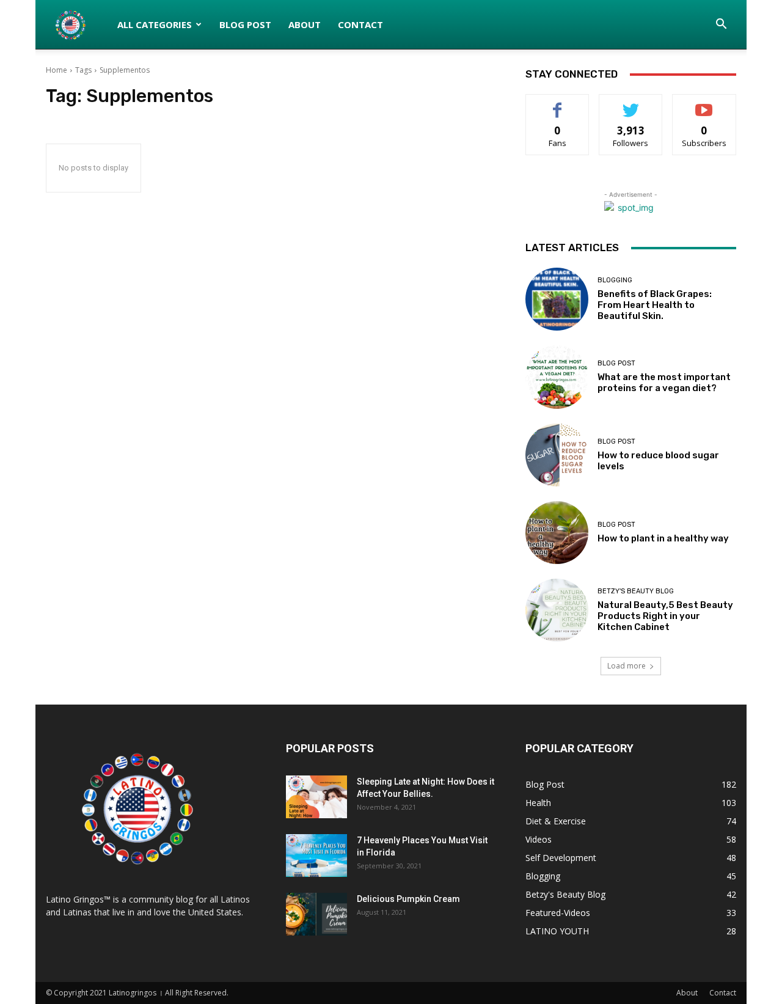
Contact (360, 24)
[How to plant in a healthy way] (556, 532)
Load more (626, 666)
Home (56, 70)
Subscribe (704, 103)
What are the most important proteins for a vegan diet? (664, 383)
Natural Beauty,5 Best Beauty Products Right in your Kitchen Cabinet (665, 615)
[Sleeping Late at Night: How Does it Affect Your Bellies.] (316, 796)
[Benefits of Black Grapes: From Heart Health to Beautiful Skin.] (556, 299)
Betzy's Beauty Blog (635, 591)
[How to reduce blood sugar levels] (556, 454)
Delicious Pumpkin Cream (408, 899)
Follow (630, 103)
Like (557, 103)
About (304, 24)
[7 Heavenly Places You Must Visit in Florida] (316, 855)
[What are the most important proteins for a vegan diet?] (556, 376)
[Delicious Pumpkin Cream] (316, 914)
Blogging (614, 280)
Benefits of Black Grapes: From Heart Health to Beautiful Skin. (654, 304)
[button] (721, 25)
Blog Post (245, 24)
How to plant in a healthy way (663, 538)
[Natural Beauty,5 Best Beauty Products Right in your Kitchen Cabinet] (556, 610)
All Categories (154, 24)
